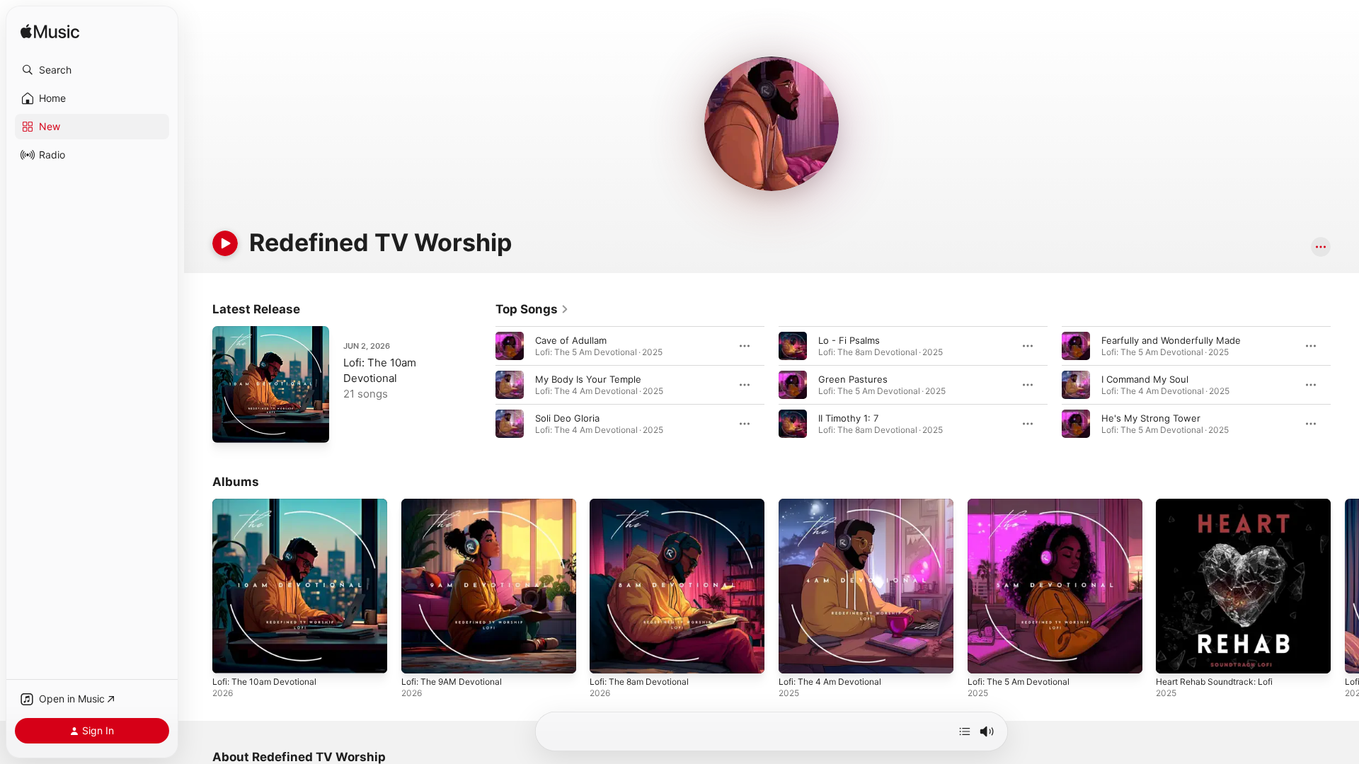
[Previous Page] (481, 384)
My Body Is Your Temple (588, 379)
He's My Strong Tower (1150, 418)
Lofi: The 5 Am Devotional (1025, 504)
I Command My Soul (1144, 379)
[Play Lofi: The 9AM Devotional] (419, 655)
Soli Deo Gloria (567, 418)
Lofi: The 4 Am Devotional (836, 504)
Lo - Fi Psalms (849, 340)
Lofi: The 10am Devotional (269, 504)
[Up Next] (964, 731)
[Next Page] (1345, 384)
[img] (50, 32)
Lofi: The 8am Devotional (644, 504)
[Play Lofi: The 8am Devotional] (607, 655)
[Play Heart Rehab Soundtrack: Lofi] (1173, 655)
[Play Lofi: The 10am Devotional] (230, 425)
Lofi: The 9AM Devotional (457, 504)
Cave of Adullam (571, 340)
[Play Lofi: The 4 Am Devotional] (796, 655)
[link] (532, 309)
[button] (92, 70)
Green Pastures (853, 379)
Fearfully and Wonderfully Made (1171, 340)
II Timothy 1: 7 (848, 418)
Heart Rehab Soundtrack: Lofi (1221, 504)
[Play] (225, 243)
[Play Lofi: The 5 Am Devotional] (985, 655)
